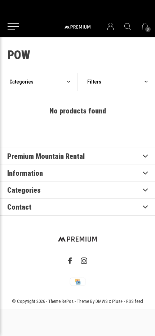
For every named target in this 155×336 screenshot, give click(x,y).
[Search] (127, 26)
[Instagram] (84, 260)
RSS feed (134, 301)
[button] (13, 26)
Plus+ (117, 301)
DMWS (102, 301)
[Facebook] (70, 260)
